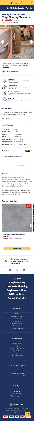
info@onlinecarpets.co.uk (17, 396)
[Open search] (8, 8)
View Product (17, 248)
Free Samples (17, 321)
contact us (19, 186)
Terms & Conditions (17, 323)
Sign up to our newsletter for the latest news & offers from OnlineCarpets (19, 261)
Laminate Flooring (16, 286)
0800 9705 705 (17, 394)
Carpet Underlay (17, 298)
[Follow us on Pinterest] (24, 270)
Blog (17, 353)
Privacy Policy (17, 326)
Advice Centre (17, 344)
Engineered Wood (17, 290)
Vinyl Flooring (17, 282)
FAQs (17, 346)
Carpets (17, 278)
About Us (17, 314)
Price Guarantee (17, 319)
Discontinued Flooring (17, 328)
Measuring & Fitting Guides (17, 348)
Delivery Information (16, 316)
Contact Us (6, 67)
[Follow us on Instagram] (17, 270)
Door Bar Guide (17, 351)
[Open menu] (3, 8)
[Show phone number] (27, 8)
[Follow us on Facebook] (10, 270)
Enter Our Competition (17, 356)
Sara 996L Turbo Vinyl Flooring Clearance (14, 235)
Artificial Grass (16, 294)
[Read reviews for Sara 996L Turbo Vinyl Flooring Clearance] (17, 242)
